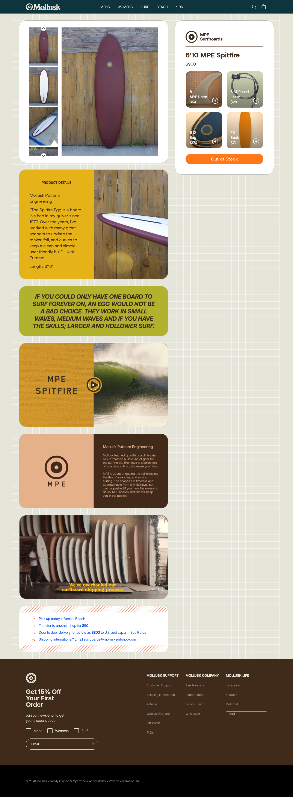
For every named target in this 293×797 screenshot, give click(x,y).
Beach (162, 7)
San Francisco (195, 685)
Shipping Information (160, 694)
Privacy (114, 781)
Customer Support (159, 685)
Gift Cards (153, 723)
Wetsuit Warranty (158, 713)
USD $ (231, 714)
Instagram (233, 685)
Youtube (231, 694)
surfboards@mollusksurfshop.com (110, 639)
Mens (105, 7)
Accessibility (96, 781)
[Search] (256, 6)
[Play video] (93, 385)
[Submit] (93, 744)
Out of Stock (224, 158)
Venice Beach (195, 704)
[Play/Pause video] (158, 589)
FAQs (150, 732)
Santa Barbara (195, 694)
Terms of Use (131, 781)
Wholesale (193, 713)
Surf (144, 7)
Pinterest (232, 704)
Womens (125, 7)
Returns (151, 704)
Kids (179, 7)
